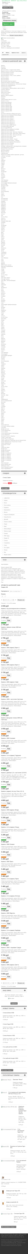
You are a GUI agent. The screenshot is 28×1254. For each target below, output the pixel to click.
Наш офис (7, 990)
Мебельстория (7, 531)
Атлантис (3, 190)
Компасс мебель (8, 521)
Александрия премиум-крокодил (8, 304)
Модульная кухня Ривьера (7, 143)
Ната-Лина (3, 318)
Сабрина (3, 311)
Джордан (3, 356)
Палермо (3, 222)
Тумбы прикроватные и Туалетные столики (11, 441)
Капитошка (3, 253)
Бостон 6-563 (4, 184)
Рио (2, 197)
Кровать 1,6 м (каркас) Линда (10, 827)
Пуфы (2, 446)
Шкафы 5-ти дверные (6, 458)
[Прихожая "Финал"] (6, 1080)
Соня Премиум (4, 180)
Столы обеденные (5, 434)
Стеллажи (3, 427)
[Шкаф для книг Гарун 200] (3, 1192)
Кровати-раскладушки (6, 102)
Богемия (3, 307)
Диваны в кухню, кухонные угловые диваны (11, 71)
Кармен (3, 163)
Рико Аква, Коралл (5, 277)
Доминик (3, 341)
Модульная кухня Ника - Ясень (8, 136)
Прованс (3, 242)
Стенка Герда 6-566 (8, 1024)
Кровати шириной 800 (6, 103)
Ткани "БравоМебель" (6, 468)
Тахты (2, 112)
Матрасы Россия (5, 151)
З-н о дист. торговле (6, 46)
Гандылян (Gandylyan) (9, 514)
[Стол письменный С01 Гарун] (8, 1129)
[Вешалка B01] (5, 1146)
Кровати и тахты (5, 101)
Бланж (2, 410)
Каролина (3, 202)
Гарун (2, 158)
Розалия (3, 332)
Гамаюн (3, 291)
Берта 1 (3, 229)
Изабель (3, 177)
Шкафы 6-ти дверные (6, 460)
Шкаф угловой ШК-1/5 (12, 1202)
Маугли (3, 255)
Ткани (2, 461)
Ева (2, 215)
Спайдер (3, 272)
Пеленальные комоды (6, 86)
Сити (2, 259)
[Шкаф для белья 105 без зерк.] (9, 1107)
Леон (2, 246)
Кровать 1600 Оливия (7, 844)
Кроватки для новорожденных (8, 85)
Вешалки (3, 67)
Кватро (2, 228)
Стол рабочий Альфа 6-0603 (10, 1058)
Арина (2, 366)
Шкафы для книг (5, 429)
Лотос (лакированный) (6, 400)
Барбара (3, 368)
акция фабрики (4, 564)
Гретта (2, 388)
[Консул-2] (4, 1092)
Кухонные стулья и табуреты (8, 436)
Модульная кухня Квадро (7, 137)
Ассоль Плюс (4, 216)
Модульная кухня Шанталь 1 (8, 120)
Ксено (2, 192)
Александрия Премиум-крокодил (9, 183)
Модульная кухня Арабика (7, 116)
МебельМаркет (7, 528)
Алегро (3, 231)
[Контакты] (14, 1)
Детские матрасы (5, 150)
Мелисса (3, 168)
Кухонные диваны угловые (7, 72)
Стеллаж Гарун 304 (19, 1213)
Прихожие (3, 68)
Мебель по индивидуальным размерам (10, 47)
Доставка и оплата (5, 43)
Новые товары (8, 1008)
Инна (2, 167)
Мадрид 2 (3, 205)
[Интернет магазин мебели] (14, 38)
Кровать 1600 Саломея (8, 738)
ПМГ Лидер (6, 535)
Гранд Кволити (7, 517)
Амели (2, 365)
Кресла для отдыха (5, 92)
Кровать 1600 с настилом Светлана (12, 699)
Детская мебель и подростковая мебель (10, 69)
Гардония (3, 373)
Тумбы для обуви (5, 447)
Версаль (3, 371)
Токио (2, 313)
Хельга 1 (3, 218)
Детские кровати (5, 79)
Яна (5, 552)
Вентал (5, 512)
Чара (2, 314)
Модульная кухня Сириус (7, 144)
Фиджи (2, 238)
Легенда (3, 175)
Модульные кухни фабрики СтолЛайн (10, 129)
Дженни (3, 263)
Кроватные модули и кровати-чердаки (10, 82)
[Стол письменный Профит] (8, 1161)
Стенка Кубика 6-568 (8, 1012)
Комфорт (3, 296)
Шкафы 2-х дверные (6, 454)
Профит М (6, 538)
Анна (2, 423)
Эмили (2, 342)
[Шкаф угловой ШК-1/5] (3, 1203)
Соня (2, 178)
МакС (5, 526)
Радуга (3, 283)
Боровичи (6, 507)
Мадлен (3, 338)
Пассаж (3, 195)
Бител (5, 502)
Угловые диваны (5, 93)
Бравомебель (7, 509)
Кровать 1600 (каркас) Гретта (10, 965)
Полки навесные (5, 424)
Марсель (3, 390)
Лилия (2, 403)
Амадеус (3, 201)
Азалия (3, 358)
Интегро (3, 376)
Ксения (3, 294)
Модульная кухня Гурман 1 (7, 117)
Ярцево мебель (7, 554)
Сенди (2, 269)
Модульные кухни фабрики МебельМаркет (11, 115)
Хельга (3, 214)
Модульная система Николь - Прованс (10, 140)
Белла (2, 224)
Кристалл (3, 219)
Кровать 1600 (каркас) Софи (9, 682)
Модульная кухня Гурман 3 (7, 119)
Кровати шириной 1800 (6, 110)
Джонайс (6, 519)
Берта (2, 369)
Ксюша (2, 249)
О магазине (4, 40)
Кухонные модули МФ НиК (7, 126)
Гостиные (3, 157)
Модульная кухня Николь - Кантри (9, 139)
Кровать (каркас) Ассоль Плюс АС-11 (12, 791)
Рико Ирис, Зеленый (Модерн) (8, 280)
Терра (2, 166)
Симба (2, 270)
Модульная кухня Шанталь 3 (8, 123)
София (2, 164)
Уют (2, 297)
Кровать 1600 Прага (7, 861)
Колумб (3, 245)
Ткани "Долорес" (5, 463)
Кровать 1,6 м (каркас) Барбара (10, 930)
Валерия (3, 243)
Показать (3, 594)
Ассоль (3, 174)
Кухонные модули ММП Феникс (8, 125)
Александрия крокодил (6, 355)
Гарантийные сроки (5, 42)
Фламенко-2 (4, 287)
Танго (2, 239)
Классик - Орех (4, 395)
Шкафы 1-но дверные (6, 453)
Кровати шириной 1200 (6, 106)
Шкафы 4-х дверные (6, 457)
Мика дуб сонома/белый (7, 266)
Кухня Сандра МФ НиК (6, 127)
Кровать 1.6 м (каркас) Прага (10, 878)
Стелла (3, 359)
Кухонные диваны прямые (7, 74)
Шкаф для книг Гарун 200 (13, 1190)
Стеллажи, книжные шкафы (7, 426)
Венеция (3, 393)
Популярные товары (11, 1075)
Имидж (2, 320)
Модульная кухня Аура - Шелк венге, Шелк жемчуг (13, 133)
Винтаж (3, 372)
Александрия (4, 181)
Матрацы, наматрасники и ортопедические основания (13, 146)
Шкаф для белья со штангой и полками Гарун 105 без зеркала (22, 1110)
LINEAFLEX (7, 498)
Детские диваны (5, 78)
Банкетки (3, 96)
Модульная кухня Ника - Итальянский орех (11, 134)
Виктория (3, 402)
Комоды (3, 98)
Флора (2, 382)
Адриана (3, 226)
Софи (2, 385)
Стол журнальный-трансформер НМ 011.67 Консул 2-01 (17, 1093)
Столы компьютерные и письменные (9, 433)
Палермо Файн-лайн (6, 221)
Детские (3, 240)
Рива (2, 235)
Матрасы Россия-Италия (7, 149)
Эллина (3, 315)
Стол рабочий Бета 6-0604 (10, 1047)
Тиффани (3, 364)
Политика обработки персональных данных (11, 1245)
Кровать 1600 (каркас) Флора (10, 810)
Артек (2, 250)
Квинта (2, 328)
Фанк (2, 282)
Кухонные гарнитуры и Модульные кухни (11, 113)
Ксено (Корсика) (5, 191)
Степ (2, 321)
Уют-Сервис (7, 547)
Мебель (3, 65)
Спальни (3, 330)
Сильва (6, 540)
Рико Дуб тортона (5, 279)
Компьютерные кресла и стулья (8, 99)
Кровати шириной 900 (6, 105)
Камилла (3, 339)
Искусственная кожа (6, 464)
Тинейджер (3, 252)
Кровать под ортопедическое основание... (14, 608)
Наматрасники (4, 153)
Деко (2, 232)
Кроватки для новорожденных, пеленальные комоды (13, 84)
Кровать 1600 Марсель (8, 913)
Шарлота (3, 383)
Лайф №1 (3, 267)
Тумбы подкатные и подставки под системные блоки (13, 440)
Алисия (3, 262)
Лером (5, 524)
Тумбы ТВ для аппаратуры (7, 438)
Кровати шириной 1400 (6, 108)
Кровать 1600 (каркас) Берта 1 (10, 647)
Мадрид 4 (3, 208)
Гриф (2, 260)
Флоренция (3, 171)
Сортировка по (5, 591)
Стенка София (7, 477)
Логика (2, 308)
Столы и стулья (5, 76)
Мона (2, 422)
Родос (2, 420)
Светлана (3, 380)
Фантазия (3, 212)
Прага (2, 379)
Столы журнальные (5, 430)
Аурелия (3, 188)
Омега (2, 194)
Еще (2, 582)
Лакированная (4, 399)
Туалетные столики (5, 444)
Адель (2, 173)
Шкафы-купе (4, 448)
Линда (2, 378)
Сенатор (3, 211)
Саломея (3, 406)
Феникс (3, 170)
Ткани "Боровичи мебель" (7, 467)
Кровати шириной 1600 (6, 109)
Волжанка (3, 344)
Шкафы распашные (5, 450)
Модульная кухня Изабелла (7, 130)
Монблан (3, 300)
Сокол (5, 545)
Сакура (3, 405)
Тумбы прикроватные (6, 443)
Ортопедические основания (7, 147)
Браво (2, 233)
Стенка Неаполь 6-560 (9, 1035)
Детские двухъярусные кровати (8, 81)
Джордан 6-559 (4, 185)
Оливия (3, 161)
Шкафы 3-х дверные (6, 455)
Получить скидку (5, 45)
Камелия (3, 160)
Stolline (5, 500)
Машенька (3, 248)
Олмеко (6, 533)
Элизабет (3, 347)
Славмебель (7, 542)
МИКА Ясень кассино (6, 265)
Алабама (3, 187)
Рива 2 (2, 236)
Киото (2, 290)
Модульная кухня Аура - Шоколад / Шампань (12, 132)
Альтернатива (4, 198)
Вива (2, 397)
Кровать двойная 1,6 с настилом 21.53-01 (14, 772)
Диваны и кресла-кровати (7, 95)
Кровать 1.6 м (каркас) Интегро (10, 896)
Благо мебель (7, 505)
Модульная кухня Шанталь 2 (8, 122)
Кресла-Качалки (5, 91)
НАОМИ (3, 331)
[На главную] (2, 53)
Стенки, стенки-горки (6, 437)
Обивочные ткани (5, 465)
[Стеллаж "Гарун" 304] (6, 1214)
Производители (9, 493)
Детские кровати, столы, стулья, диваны (10, 75)
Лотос (2, 396)
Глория (2, 375)
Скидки (6, 473)
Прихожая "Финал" (18, 1079)
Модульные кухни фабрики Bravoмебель (10, 142)
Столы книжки (4, 431)
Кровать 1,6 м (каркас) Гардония (11, 755)
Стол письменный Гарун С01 (21, 1131)
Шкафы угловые (5, 451)
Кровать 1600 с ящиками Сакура (11, 947)
